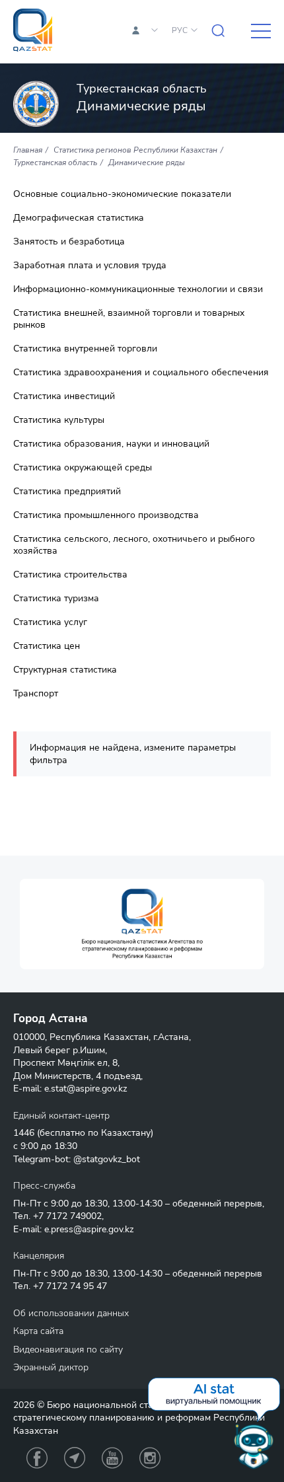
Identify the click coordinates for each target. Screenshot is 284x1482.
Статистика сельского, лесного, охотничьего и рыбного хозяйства (134, 545)
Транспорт (35, 694)
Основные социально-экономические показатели (122, 194)
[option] (142, 924)
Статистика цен (46, 646)
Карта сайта (38, 1331)
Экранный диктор (51, 1367)
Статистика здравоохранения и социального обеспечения (141, 373)
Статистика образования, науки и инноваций (111, 444)
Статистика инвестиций (64, 396)
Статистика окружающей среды (82, 468)
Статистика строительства (70, 575)
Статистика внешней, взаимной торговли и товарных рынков (128, 319)
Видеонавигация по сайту (68, 1349)
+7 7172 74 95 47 (70, 1286)
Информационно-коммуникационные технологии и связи (138, 289)
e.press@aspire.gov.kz (88, 1229)
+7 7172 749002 (67, 1216)
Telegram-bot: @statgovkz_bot (76, 1159)
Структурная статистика (65, 670)
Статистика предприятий (67, 492)
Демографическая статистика (78, 218)
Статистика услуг (50, 622)
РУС (180, 30)
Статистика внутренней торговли (85, 349)
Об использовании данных (71, 1313)
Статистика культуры (58, 420)
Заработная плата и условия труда (89, 266)
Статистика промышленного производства (106, 515)
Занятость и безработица (69, 242)
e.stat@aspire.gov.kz (85, 1088)
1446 (23, 1133)
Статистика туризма (56, 599)
